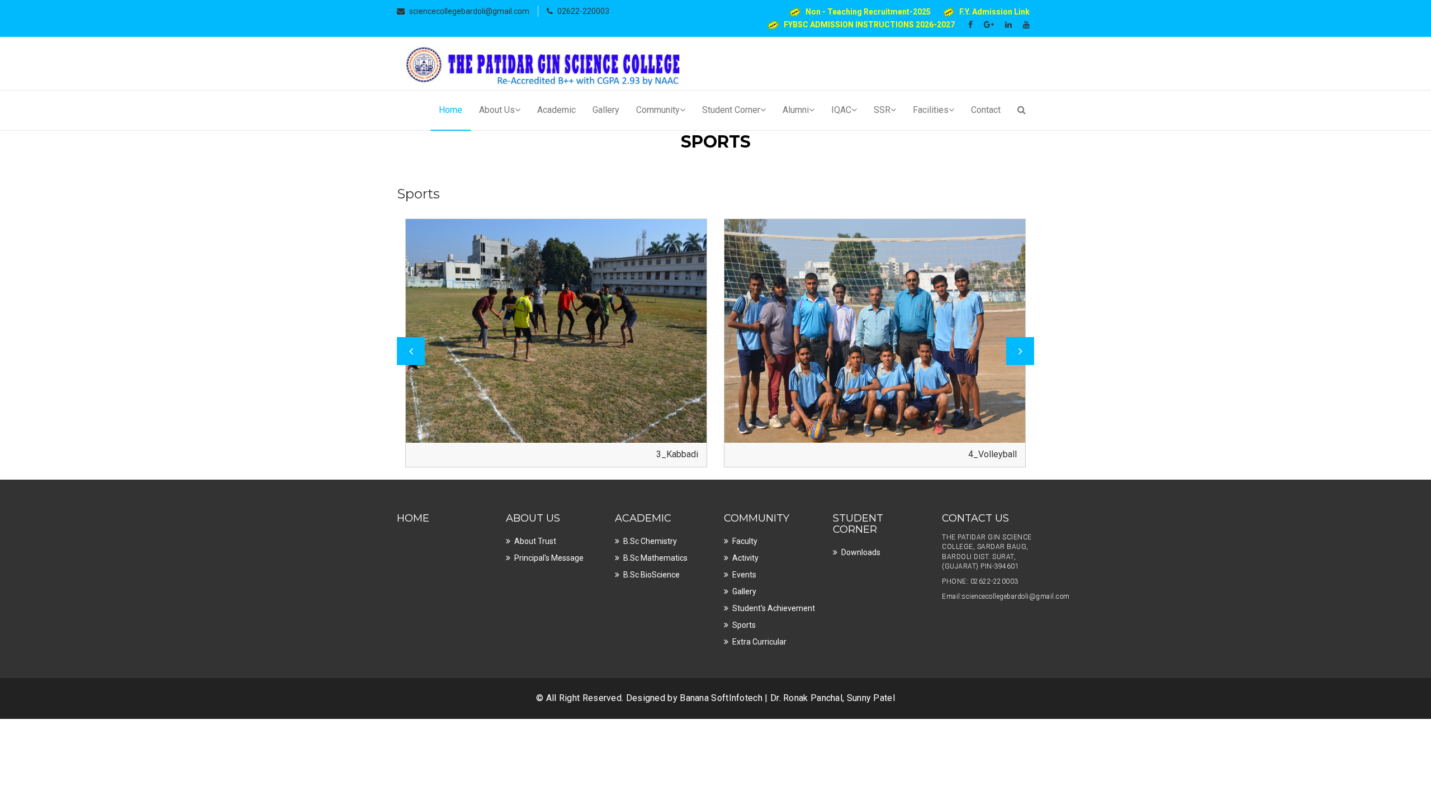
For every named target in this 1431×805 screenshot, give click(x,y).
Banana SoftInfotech (721, 698)
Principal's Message (549, 557)
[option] (556, 343)
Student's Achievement (773, 608)
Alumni (796, 110)
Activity (745, 557)
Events (744, 574)
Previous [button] (411, 351)
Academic (556, 110)
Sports (744, 625)
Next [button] (1020, 351)
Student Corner (731, 110)
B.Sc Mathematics (655, 557)
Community (658, 110)
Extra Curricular (759, 641)
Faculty (744, 541)
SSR (882, 110)
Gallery (606, 110)
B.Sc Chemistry (650, 541)
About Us (497, 110)
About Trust (535, 541)
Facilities (931, 110)
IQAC (841, 110)
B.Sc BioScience (651, 574)
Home (450, 110)
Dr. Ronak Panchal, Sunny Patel (832, 698)
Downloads (860, 552)
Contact (986, 110)
